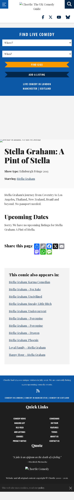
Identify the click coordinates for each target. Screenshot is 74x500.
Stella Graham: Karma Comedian (29, 282)
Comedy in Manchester (36, 397)
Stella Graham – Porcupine (26, 318)
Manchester (30, 88)
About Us (54, 436)
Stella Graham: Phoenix (23, 340)
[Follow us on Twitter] (52, 17)
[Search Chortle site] (69, 4)
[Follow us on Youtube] (61, 17)
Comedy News (19, 418)
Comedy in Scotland (59, 397)
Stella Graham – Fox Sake (25, 289)
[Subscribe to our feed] (37, 390)
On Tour (54, 423)
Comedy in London (14, 397)
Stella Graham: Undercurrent (27, 311)
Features (54, 427)
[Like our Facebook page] (45, 17)
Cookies (19, 436)
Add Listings (19, 432)
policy (41, 487)
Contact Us (54, 440)
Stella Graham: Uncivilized (25, 296)
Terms (54, 432)
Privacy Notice (19, 440)
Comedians (54, 418)
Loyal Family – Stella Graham (27, 347)
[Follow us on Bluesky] (70, 17)
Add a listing (37, 74)
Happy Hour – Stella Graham (27, 355)
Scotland (45, 88)
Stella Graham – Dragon (24, 333)
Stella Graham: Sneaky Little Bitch (30, 304)
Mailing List (19, 423)
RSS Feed (20, 427)
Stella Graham (26, 179)
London (46, 84)
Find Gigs (37, 64)
